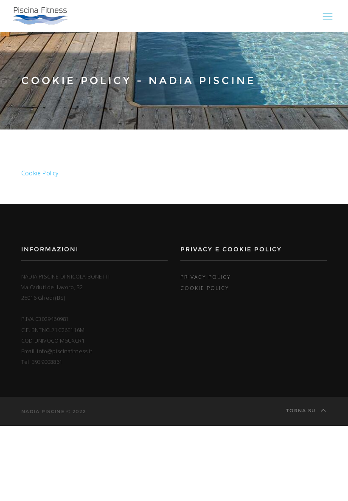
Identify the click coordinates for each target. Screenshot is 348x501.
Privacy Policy (205, 276)
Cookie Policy (40, 173)
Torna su (301, 411)
